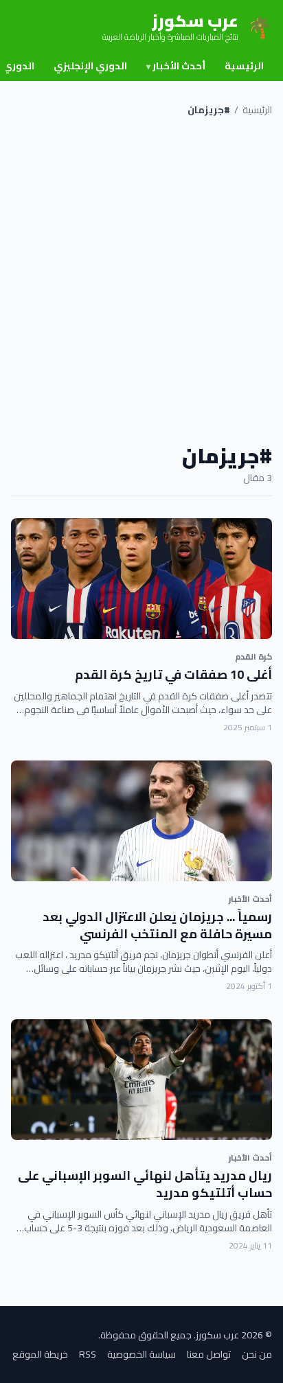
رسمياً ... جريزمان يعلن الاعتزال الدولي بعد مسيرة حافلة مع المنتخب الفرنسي (157, 925)
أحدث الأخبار (175, 66)
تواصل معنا (209, 1354)
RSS (87, 1354)
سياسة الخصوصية (141, 1354)
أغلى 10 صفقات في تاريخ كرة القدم (173, 674)
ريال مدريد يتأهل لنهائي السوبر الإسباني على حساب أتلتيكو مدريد (145, 1184)
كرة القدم (253, 656)
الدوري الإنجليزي (90, 66)
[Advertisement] (141, 280)
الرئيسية (244, 66)
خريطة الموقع (40, 1354)
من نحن (257, 1354)
